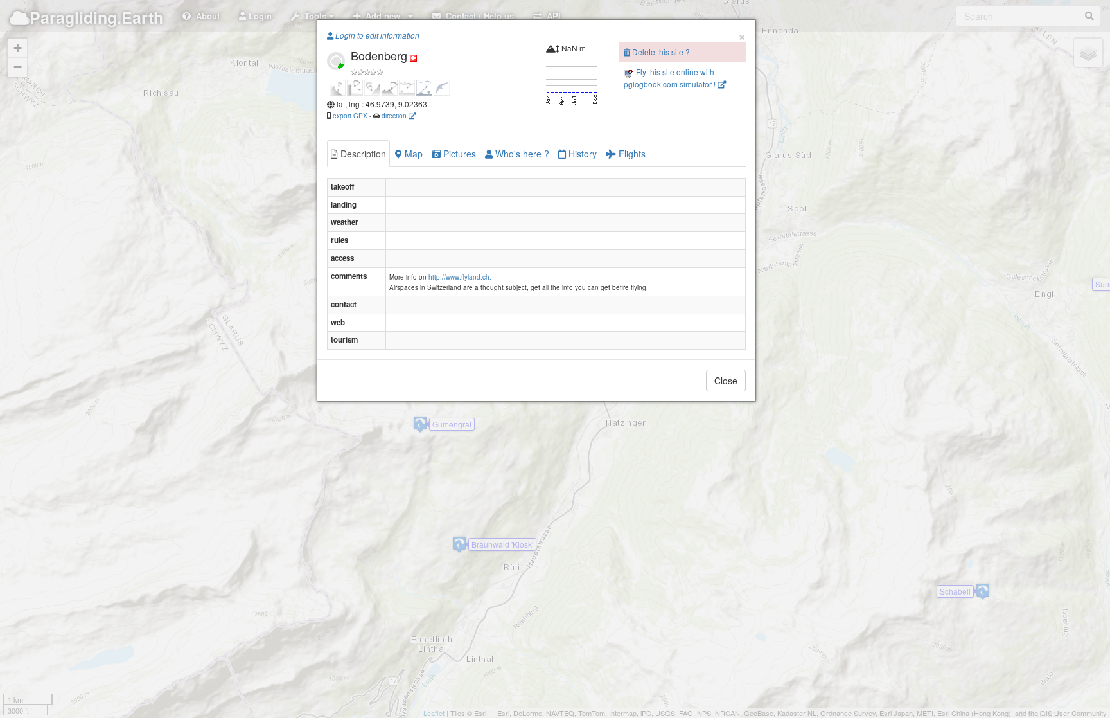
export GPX (350, 115)
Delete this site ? (660, 51)
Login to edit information (376, 35)
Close (725, 380)
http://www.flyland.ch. (459, 277)
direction (395, 115)
